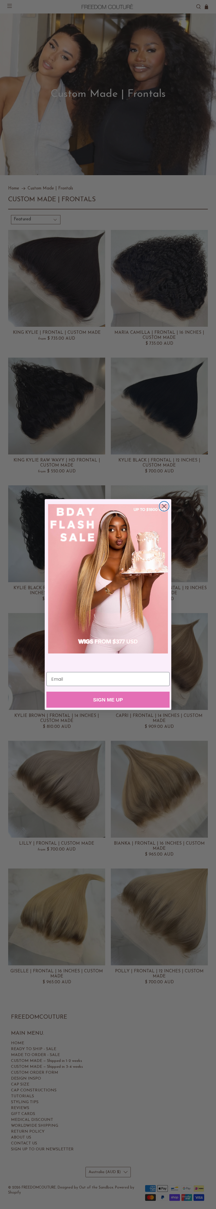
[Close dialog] (164, 506)
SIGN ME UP (108, 700)
